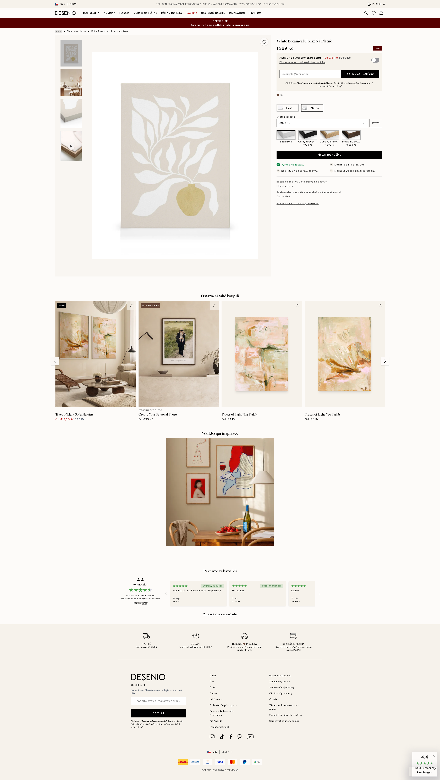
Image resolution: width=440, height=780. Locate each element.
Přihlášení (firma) (219, 727)
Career (214, 693)
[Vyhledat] (366, 13)
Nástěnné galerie (213, 13)
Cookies (274, 699)
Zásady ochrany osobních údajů (312, 83)
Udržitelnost (217, 699)
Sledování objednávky (281, 687)
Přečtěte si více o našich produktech (298, 203)
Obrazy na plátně (145, 13)
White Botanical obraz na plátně (109, 31)
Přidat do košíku (329, 154)
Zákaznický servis (279, 681)
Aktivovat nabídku (360, 73)
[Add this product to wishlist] (264, 42)
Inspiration (237, 13)
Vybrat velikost (286, 116)
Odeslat (158, 713)
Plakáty (124, 13)
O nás (213, 675)
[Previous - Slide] (274, 138)
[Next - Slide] (385, 138)
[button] (376, 123)
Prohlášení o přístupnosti (224, 705)
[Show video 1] (71, 146)
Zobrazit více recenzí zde (220, 614)
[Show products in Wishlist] (373, 13)
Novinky (109, 13)
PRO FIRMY (255, 13)
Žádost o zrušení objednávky (285, 715)
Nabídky (191, 13)
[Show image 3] (71, 113)
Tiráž (212, 687)
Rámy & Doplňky (171, 13)
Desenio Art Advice (280, 675)
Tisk (212, 681)
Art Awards (216, 721)
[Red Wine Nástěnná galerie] (220, 492)
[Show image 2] (71, 82)
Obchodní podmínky (280, 693)
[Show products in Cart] (381, 13)
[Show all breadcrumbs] (58, 31)
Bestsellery (91, 13)
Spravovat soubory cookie (284, 721)
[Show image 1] (71, 53)
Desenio (230, 770)
